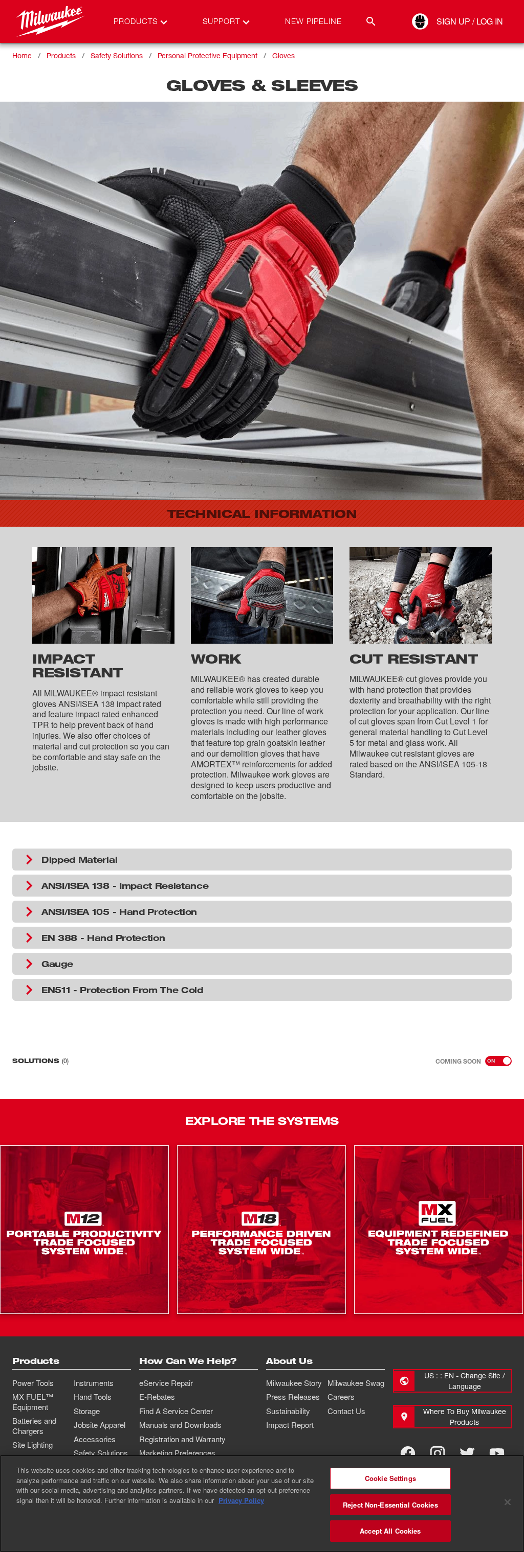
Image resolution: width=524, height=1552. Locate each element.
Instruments (94, 1383)
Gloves (283, 55)
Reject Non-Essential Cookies (390, 1505)
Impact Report (290, 1425)
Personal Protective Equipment (207, 55)
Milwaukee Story (294, 1383)
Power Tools (33, 1383)
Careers (341, 1397)
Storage (87, 1411)
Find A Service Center (176, 1411)
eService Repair (166, 1383)
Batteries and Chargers (34, 1426)
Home (22, 55)
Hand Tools (93, 1397)
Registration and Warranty (182, 1439)
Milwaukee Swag (356, 1383)
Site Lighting (32, 1445)
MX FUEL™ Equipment (32, 1402)
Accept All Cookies (390, 1531)
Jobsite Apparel (99, 1425)
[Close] (507, 1502)
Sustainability (288, 1411)
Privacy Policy (241, 1500)
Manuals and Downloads (180, 1425)
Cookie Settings (390, 1478)
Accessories (95, 1439)
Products (61, 55)
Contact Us (346, 1411)
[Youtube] (497, 1453)
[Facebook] (408, 1453)
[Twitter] (467, 1453)
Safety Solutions (117, 55)
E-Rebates (157, 1397)
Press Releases (293, 1397)
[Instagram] (437, 1453)
